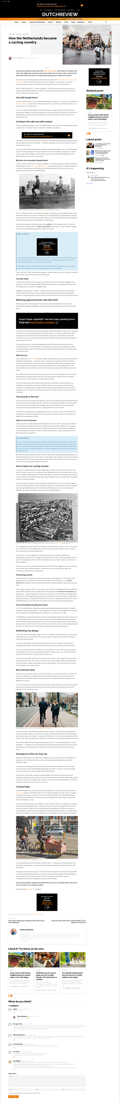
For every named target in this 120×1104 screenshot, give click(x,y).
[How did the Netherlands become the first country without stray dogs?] (73, 959)
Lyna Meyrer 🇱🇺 (98, 148)
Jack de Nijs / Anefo (58, 543)
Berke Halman (30, 889)
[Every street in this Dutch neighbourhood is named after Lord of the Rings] (21, 959)
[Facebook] (2, 1)
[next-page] (11, 996)
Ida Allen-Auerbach (41, 990)
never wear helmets (50, 71)
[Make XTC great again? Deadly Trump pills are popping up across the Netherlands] (90, 152)
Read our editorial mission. (38, 914)
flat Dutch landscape (22, 104)
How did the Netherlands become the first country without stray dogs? (72, 975)
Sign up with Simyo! (75, 19)
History (25, 34)
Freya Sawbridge (14, 986)
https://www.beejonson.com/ (25, 932)
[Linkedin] (5, 1)
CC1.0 (71, 543)
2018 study (19, 793)
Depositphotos (40, 859)
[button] (109, 22)
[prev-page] (9, 996)
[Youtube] (9, 1)
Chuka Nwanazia (18, 58)
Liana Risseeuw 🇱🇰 (99, 155)
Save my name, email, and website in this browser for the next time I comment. (25, 1093)
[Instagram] (4, 1)
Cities (11, 970)
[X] (7, 1)
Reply (14, 1012)
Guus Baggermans (44, 728)
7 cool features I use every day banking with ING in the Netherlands (103, 145)
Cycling (19, 34)
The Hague (34, 166)
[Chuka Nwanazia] (11, 58)
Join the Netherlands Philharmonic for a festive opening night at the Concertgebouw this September (100, 179)
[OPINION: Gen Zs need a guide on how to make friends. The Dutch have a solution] (47, 959)
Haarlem (43, 166)
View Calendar (89, 183)
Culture (12, 34)
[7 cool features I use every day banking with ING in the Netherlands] (90, 145)
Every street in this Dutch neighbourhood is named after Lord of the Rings (20, 975)
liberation (33, 359)
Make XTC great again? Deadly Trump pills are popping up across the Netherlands (103, 152)
